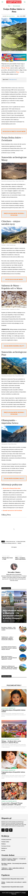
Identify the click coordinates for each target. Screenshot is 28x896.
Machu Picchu (5, 68)
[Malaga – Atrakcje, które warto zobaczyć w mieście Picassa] (14, 729)
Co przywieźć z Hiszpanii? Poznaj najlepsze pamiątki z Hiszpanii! (11, 803)
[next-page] (24, 593)
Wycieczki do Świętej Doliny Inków (12, 488)
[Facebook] (9, 550)
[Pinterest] (15, 550)
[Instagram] (3, 830)
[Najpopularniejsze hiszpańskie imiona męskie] (14, 760)
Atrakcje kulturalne (20, 541)
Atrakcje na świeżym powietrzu (9, 543)
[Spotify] (10, 830)
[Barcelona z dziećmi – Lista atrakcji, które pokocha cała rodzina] (23, 628)
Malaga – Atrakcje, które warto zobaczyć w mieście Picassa (11, 741)
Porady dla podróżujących (9, 801)
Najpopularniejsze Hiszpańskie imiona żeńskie (12, 878)
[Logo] (14, 2)
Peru (17, 72)
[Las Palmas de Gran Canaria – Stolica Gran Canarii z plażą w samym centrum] (23, 648)
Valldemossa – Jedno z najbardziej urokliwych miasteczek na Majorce (7, 638)
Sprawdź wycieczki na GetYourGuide (12, 510)
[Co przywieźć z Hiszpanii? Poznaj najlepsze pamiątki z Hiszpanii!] (14, 791)
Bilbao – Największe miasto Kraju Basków (20, 558)
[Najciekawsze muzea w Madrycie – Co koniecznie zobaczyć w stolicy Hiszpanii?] (14, 607)
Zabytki (19, 543)
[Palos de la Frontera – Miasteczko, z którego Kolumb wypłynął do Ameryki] (23, 658)
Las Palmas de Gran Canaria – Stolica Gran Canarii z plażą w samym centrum (9, 648)
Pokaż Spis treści (12, 79)
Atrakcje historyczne (10, 541)
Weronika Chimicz (11, 16)
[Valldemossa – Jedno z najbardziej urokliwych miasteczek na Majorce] (23, 638)
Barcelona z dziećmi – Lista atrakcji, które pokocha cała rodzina (8, 629)
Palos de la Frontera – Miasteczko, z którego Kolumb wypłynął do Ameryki (9, 658)
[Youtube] (6, 830)
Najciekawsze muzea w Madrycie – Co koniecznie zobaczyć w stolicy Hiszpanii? (13, 614)
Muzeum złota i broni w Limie (7, 558)
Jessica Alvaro (6, 620)
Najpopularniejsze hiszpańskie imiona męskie (12, 886)
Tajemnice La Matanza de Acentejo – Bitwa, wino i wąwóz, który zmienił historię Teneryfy (9, 667)
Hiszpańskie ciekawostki (8, 708)
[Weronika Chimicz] (14, 566)
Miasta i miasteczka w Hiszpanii (10, 739)
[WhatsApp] (19, 550)
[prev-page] (21, 593)
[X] (12, 550)
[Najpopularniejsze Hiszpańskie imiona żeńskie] (14, 698)
